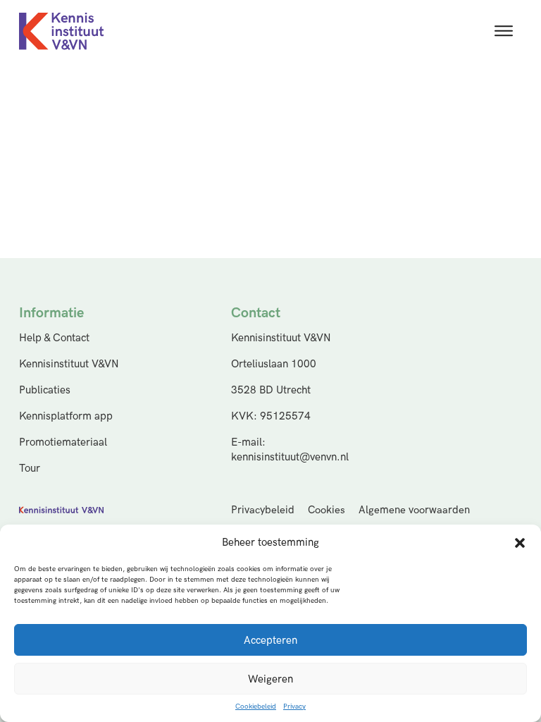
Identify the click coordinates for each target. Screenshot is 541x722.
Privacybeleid (262, 510)
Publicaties (44, 390)
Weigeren (270, 679)
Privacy (294, 706)
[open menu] (504, 31)
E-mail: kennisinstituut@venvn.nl (290, 450)
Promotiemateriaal (63, 442)
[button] (520, 543)
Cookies (326, 510)
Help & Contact (54, 338)
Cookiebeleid (255, 706)
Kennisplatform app (66, 416)
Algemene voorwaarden (414, 510)
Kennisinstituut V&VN (69, 364)
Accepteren (270, 640)
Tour (29, 468)
